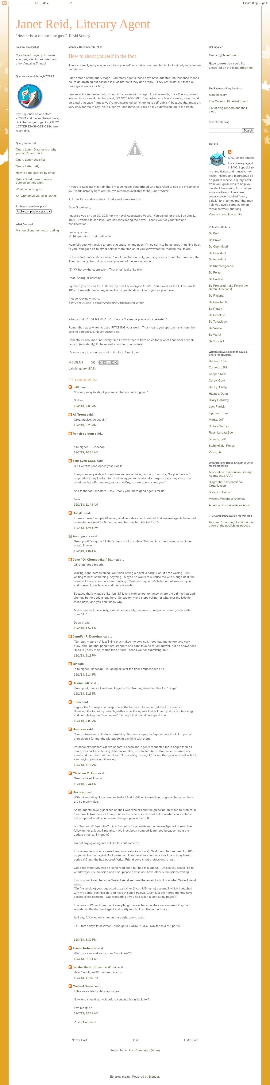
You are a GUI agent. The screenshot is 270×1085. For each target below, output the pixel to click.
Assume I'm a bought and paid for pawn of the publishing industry (231, 523)
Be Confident (217, 253)
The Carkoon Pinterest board (228, 101)
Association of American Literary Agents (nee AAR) (230, 473)
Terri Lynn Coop (84, 460)
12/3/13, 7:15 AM (85, 764)
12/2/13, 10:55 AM (86, 452)
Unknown (79, 792)
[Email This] (101, 362)
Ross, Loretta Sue (221, 432)
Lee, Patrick (217, 406)
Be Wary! (215, 334)
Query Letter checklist (30, 159)
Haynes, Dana (218, 393)
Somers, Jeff (217, 439)
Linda (77, 702)
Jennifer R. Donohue (88, 636)
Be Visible (215, 328)
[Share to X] (109, 362)
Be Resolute (217, 315)
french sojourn (83, 433)
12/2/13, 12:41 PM (86, 528)
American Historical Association (229, 505)
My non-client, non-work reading (37, 230)
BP (75, 663)
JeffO (77, 387)
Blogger (154, 1076)
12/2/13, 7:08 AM (85, 406)
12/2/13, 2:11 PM (85, 655)
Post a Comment (85, 1022)
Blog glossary (218, 94)
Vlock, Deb (216, 452)
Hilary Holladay (219, 400)
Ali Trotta (79, 414)
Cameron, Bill (218, 367)
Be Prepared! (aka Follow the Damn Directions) (228, 287)
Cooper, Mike (218, 374)
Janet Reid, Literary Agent (83, 24)
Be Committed (218, 246)
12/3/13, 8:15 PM (85, 958)
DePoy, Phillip (218, 387)
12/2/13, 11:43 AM (86, 504)
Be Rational (216, 295)
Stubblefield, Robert (222, 445)
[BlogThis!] (105, 362)
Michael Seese (83, 986)
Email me (246, 67)
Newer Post (79, 1040)
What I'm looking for (29, 189)
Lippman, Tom (218, 413)
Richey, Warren (219, 426)
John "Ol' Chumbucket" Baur (94, 559)
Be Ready (215, 308)
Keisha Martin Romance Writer (94, 967)
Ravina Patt (81, 683)
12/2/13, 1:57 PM (85, 628)
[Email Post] (93, 362)
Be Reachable (218, 302)
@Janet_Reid (228, 55)
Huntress (79, 729)
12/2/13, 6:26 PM (85, 693)
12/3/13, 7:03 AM (85, 721)
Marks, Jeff (216, 419)
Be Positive (216, 279)
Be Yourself (216, 341)
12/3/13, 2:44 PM (85, 784)
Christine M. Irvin (85, 773)
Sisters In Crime (219, 492)
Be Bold (214, 233)
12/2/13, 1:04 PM (85, 551)
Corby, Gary (217, 380)
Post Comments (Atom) (144, 1050)
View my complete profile (225, 214)
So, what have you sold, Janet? (37, 195)
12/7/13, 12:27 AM (86, 1013)
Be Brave (215, 240)
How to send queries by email (35, 172)
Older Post (191, 1040)
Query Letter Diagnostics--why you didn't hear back (36, 151)
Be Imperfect (217, 259)
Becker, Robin (218, 361)
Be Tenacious (218, 321)
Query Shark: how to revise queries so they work (34, 180)
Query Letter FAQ (27, 166)
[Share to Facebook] (113, 362)
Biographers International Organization (226, 483)
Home (136, 1040)
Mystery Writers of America (227, 498)
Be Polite (215, 272)
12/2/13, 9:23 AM (85, 425)
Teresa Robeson (84, 948)
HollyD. (78, 513)
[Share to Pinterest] (117, 362)
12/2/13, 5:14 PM (85, 674)
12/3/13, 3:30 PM (85, 939)
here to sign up (33, 55)
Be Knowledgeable (221, 266)
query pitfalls (87, 368)
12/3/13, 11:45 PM (86, 978)
